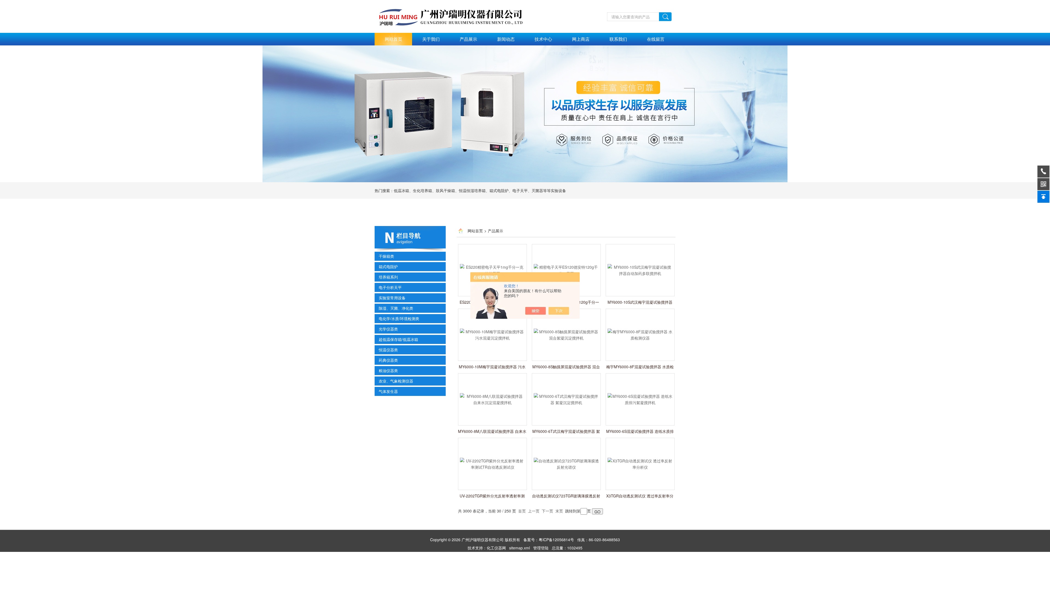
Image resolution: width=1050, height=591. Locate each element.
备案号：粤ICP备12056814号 (548, 539)
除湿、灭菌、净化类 (396, 308)
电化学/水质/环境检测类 (399, 318)
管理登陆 (541, 548)
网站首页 (393, 39)
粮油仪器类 (388, 370)
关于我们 (431, 39)
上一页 (533, 511)
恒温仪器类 (388, 349)
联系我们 (618, 39)
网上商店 (581, 39)
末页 (559, 511)
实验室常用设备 (392, 297)
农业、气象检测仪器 (396, 381)
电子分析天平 (390, 287)
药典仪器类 (388, 360)
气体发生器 (388, 391)
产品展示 (468, 39)
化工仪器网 (496, 548)
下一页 (547, 511)
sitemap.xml (519, 548)
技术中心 (543, 39)
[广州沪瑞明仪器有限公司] (457, 15)
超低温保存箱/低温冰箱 (398, 339)
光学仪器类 (388, 329)
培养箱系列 (388, 277)
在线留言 (655, 39)
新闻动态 (506, 39)
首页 (522, 511)
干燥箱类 (386, 256)
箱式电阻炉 (388, 266)
